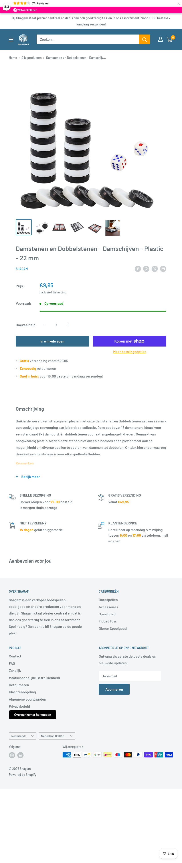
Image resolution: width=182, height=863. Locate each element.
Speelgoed (107, 614)
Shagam (22, 269)
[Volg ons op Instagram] (12, 755)
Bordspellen (108, 599)
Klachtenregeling (22, 692)
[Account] (160, 39)
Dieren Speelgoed (113, 628)
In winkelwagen (52, 341)
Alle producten (32, 58)
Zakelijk (15, 670)
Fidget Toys (108, 621)
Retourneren (19, 685)
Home (13, 58)
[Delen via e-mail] (163, 268)
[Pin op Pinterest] (146, 268)
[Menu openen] (11, 39)
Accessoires (108, 607)
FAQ (12, 663)
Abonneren (114, 689)
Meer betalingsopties (129, 351)
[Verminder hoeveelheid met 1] (44, 324)
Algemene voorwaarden (27, 699)
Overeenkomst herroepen (32, 715)
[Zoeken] (144, 39)
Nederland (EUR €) (53, 736)
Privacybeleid (19, 706)
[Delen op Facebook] (138, 268)
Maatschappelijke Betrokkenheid (34, 678)
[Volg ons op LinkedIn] (20, 755)
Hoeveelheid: (26, 325)
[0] (169, 39)
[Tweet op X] (155, 268)
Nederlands (18, 736)
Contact (15, 656)
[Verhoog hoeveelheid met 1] (68, 324)
